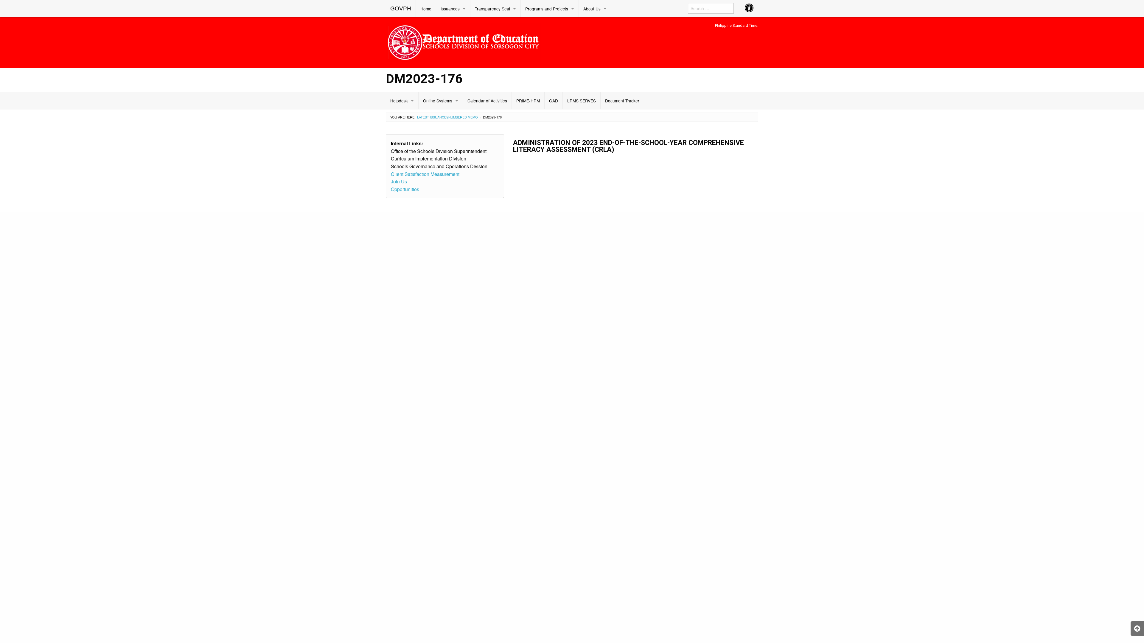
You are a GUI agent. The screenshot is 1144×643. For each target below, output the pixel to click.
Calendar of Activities (487, 101)
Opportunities (405, 189)
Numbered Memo (463, 117)
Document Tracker (622, 101)
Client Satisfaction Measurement (425, 174)
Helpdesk (399, 101)
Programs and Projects (546, 9)
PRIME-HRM (528, 101)
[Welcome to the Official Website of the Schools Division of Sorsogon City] (463, 41)
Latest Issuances (432, 117)
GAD (553, 101)
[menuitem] (401, 8)
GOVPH (400, 8)
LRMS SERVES (581, 101)
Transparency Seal (492, 9)
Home (425, 9)
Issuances (450, 9)
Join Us (399, 181)
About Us (592, 9)
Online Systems (437, 101)
